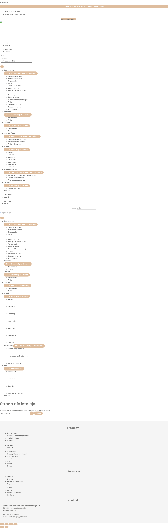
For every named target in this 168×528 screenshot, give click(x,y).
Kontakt (10, 448)
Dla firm (10, 445)
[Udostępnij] (11, 524)
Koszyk (7, 45)
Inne (8, 443)
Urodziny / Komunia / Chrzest (18, 436)
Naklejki (10, 440)
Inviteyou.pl (4, 3)
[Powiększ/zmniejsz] (2, 524)
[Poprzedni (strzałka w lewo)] (2, 527)
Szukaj (3, 56)
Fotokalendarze (13, 438)
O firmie (10, 479)
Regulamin (11, 484)
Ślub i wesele (12, 433)
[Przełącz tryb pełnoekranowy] (6, 524)
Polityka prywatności (15, 481)
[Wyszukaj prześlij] (32, 413)
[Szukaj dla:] (17, 413)
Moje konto (9, 43)
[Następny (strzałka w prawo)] (6, 527)
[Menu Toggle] (2, 66)
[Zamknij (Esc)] (15, 524)
